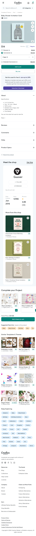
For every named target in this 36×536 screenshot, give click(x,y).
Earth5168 (5, 351)
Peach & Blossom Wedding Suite (10, 367)
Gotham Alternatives (25, 491)
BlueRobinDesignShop (8, 368)
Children (28, 421)
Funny (11, 429)
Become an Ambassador (8, 511)
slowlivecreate (24, 386)
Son (25, 441)
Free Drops (22, 470)
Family (28, 425)
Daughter (19, 425)
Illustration (23, 445)
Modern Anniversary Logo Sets (10, 385)
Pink (4, 441)
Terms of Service (5, 520)
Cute (12, 425)
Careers (3, 494)
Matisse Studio (6, 404)
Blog (2, 470)
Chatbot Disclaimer (6, 522)
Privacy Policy (5, 518)
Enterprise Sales (23, 473)
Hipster (25, 429)
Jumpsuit (13, 445)
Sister (18, 441)
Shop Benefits (5, 508)
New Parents (6, 437)
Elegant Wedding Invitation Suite (11, 402)
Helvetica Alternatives (25, 500)
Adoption (5, 413)
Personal (5, 50)
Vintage (5, 445)
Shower (11, 441)
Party (29, 437)
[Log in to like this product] (28, 218)
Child (21, 421)
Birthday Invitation (16, 417)
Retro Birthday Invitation (13, 257)
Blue (26, 417)
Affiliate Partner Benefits (8, 505)
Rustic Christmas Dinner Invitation (15, 280)
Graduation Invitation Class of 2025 (11, 349)
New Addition (21, 433)
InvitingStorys (24, 351)
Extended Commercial (9, 62)
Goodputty (26, 307)
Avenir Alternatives (24, 497)
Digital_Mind (6, 307)
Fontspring (22, 487)
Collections (4, 473)
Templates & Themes (6, 12)
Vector (31, 445)
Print (14, 12)
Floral (4, 429)
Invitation (5, 433)
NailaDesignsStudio (25, 404)
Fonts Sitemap (23, 506)
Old (23, 437)
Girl (18, 429)
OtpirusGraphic (7, 386)
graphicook (23, 368)
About (3, 487)
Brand (3, 491)
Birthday (5, 417)
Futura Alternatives (24, 494)
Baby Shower (21, 413)
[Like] (32, 26)
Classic (5, 425)
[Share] (32, 23)
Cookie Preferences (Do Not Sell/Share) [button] (12, 527)
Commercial (6, 53)
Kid (13, 433)
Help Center (4, 476)
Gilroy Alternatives (24, 503)
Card (4, 421)
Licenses (3, 480)
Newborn (15, 437)
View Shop (30, 162)
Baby (13, 413)
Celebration (12, 421)
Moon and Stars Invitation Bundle (11, 306)
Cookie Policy (5, 525)
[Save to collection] (32, 30)
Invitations (19, 12)
